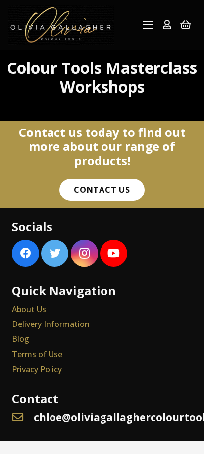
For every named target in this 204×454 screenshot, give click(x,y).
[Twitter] (54, 253)
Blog (20, 338)
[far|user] (167, 24)
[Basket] (185, 24)
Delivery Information (51, 324)
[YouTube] (113, 253)
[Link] (61, 25)
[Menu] (147, 24)
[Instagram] (84, 253)
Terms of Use (37, 354)
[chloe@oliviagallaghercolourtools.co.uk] (23, 417)
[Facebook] (25, 253)
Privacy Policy (37, 369)
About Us (29, 309)
